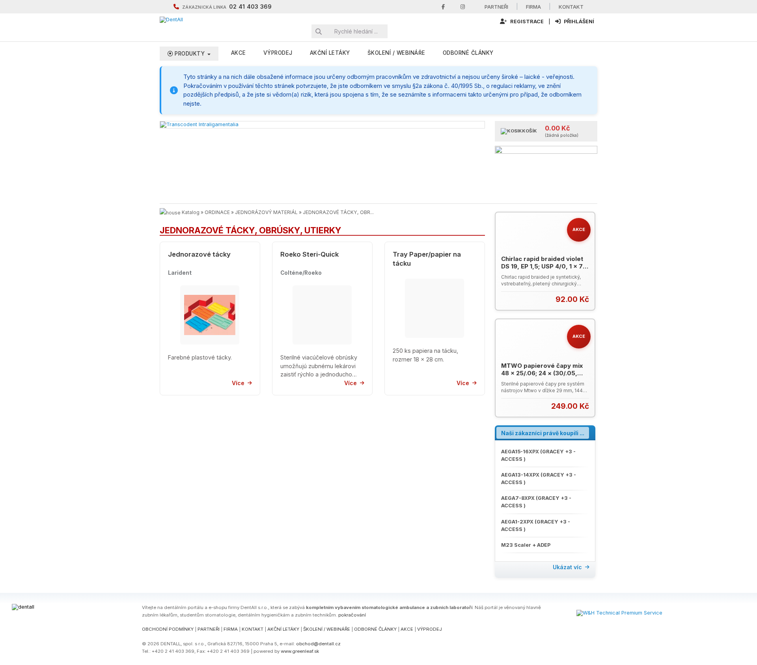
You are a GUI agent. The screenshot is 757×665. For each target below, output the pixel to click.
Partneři (496, 7)
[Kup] (584, 299)
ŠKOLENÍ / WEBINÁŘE (326, 629)
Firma (533, 7)
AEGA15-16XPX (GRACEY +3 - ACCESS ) (538, 455)
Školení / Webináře (396, 53)
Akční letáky (330, 53)
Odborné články (468, 53)
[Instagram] (463, 7)
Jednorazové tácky (199, 254)
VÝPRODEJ (278, 53)
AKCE (238, 53)
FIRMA (231, 629)
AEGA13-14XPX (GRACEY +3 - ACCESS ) (538, 478)
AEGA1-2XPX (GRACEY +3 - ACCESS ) (535, 525)
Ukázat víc (567, 567)
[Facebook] (443, 7)
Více (238, 383)
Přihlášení (578, 21)
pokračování (352, 615)
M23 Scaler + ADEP (525, 545)
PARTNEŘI (209, 629)
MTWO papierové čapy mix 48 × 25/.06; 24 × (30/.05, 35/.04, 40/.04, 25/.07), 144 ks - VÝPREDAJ (542, 377)
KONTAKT (252, 629)
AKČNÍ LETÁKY (283, 629)
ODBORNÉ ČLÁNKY (375, 629)
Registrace (526, 21)
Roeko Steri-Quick (309, 254)
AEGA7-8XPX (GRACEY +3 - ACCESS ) (536, 502)
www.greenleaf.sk (300, 651)
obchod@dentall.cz (318, 643)
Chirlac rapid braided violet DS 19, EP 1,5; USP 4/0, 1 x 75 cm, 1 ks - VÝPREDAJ (544, 266)
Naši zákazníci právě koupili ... (542, 433)
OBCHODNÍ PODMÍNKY (168, 629)
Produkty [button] (190, 53)
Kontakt (571, 7)
